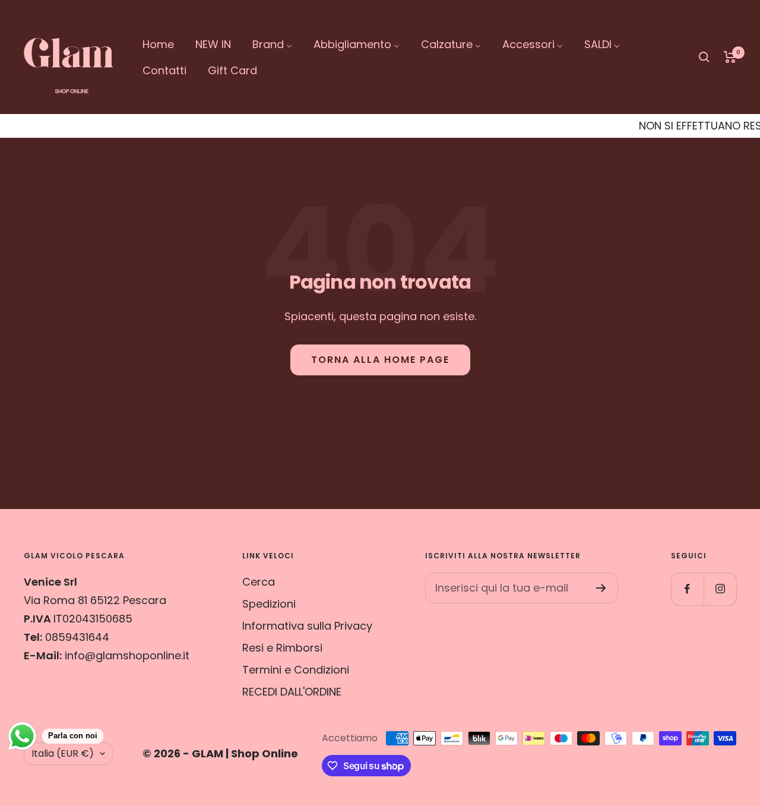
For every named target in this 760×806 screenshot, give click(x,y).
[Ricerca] (704, 57)
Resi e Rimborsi (282, 647)
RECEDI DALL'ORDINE (291, 691)
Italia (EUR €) (62, 753)
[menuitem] (158, 43)
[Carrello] (730, 57)
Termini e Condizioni (295, 669)
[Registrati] (601, 588)
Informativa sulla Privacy (307, 625)
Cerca (258, 581)
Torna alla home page (380, 359)
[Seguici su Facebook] (687, 589)
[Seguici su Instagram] (720, 589)
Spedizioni (269, 603)
